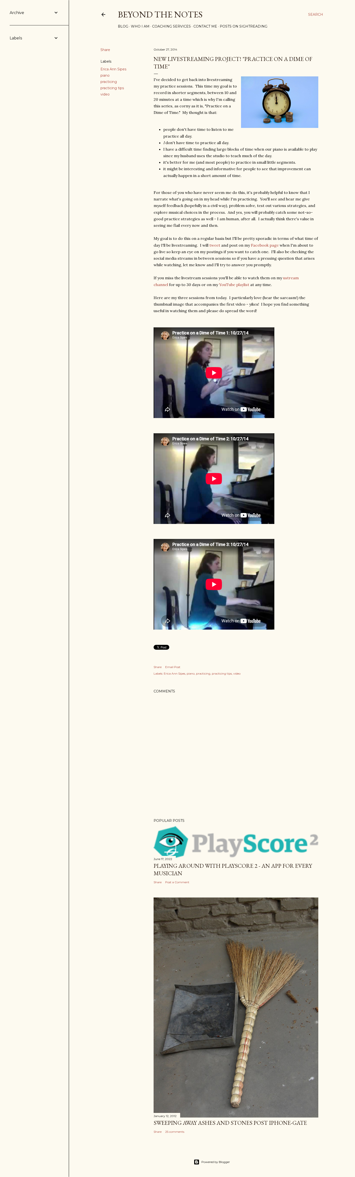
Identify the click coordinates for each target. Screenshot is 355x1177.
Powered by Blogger (215, 1162)
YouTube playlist (234, 284)
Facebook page (265, 245)
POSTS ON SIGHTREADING (243, 26)
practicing (108, 82)
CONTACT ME (205, 26)
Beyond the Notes (160, 14)
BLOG (123, 26)
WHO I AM (140, 26)
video (105, 94)
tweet (214, 245)
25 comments (174, 1131)
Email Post (172, 667)
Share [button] (105, 50)
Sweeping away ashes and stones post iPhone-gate (230, 1122)
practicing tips (112, 88)
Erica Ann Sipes (113, 69)
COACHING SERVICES (171, 26)
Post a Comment (177, 882)
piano (105, 75)
